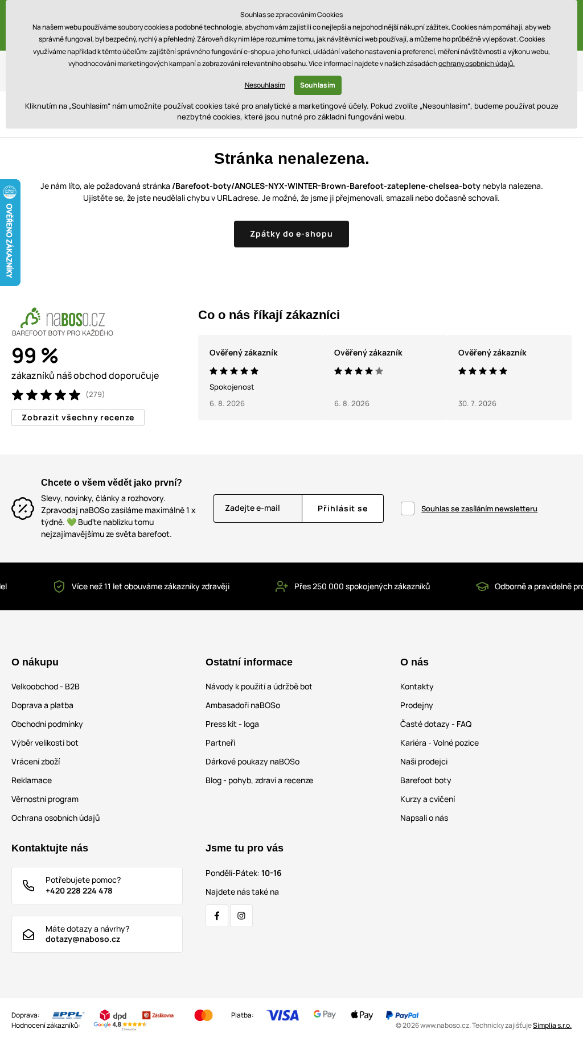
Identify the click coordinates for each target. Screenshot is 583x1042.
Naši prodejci (423, 761)
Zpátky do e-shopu (292, 233)
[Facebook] (217, 915)
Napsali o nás (424, 817)
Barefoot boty (425, 780)
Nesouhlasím (265, 85)
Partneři (220, 742)
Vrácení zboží (35, 761)
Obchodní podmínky (47, 723)
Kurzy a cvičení (427, 798)
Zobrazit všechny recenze (78, 417)
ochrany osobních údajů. (476, 63)
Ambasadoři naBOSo (243, 705)
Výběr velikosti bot (45, 742)
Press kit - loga (232, 723)
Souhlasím (317, 85)
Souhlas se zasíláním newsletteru (479, 508)
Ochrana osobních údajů (55, 817)
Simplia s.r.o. (552, 1025)
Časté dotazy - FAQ (435, 723)
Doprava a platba (42, 705)
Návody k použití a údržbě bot (259, 686)
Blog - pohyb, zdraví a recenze (259, 780)
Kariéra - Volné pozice (439, 742)
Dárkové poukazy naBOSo (252, 761)
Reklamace (31, 780)
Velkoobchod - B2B (45, 686)
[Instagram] (241, 915)
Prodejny (416, 705)
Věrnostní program (45, 798)
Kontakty (417, 686)
